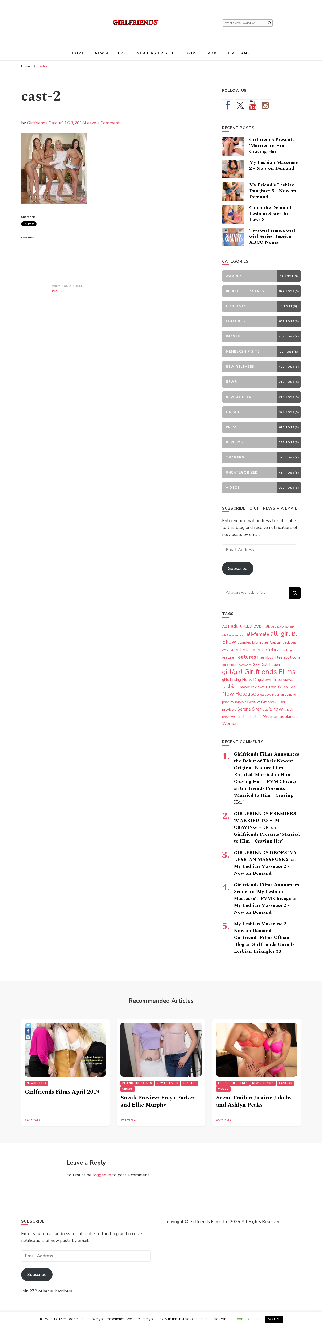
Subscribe (237, 568)
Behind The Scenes (137, 1083)
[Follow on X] (240, 105)
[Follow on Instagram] (265, 105)
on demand (288, 694)
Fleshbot (265, 657)
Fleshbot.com (287, 657)
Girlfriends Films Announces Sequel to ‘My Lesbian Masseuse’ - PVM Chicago (266, 891)
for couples (230, 664)
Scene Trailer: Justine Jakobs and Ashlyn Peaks (253, 1101)
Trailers (255, 716)
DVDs (191, 53)
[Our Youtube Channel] (252, 105)
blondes (244, 642)
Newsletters (110, 53)
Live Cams (239, 53)
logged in (102, 1175)
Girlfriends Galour (44, 123)
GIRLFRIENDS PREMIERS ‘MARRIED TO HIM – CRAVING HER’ (265, 820)
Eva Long (286, 650)
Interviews (283, 679)
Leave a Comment (102, 123)
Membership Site (155, 53)
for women (245, 665)
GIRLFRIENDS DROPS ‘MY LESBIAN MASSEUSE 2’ (265, 856)
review (253, 701)
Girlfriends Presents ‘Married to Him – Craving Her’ (271, 145)
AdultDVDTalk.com (282, 627)
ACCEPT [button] (274, 1319)
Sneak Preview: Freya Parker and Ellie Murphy (157, 1101)
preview (228, 701)
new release (280, 686)
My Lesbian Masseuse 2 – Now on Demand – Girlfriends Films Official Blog (262, 934)
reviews (269, 701)
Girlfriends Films (269, 671)
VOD (212, 53)
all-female (258, 634)
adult (236, 626)
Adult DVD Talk (256, 626)
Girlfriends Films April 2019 (62, 1092)
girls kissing (231, 679)
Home (78, 53)
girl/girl (232, 671)
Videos (127, 1089)
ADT (226, 626)
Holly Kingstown (257, 679)
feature (228, 657)
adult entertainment (233, 635)
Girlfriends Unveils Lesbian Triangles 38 (264, 948)
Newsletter (36, 1083)
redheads (240, 702)
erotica (272, 649)
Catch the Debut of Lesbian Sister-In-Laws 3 (270, 213)
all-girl (280, 633)
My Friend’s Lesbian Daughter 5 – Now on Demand (272, 191)
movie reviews (252, 687)
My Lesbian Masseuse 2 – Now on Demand (273, 165)
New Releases (240, 694)
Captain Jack (280, 642)
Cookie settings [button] (247, 1319)
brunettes (260, 642)
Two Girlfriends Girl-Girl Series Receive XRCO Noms (273, 236)
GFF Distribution (266, 664)
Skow (276, 709)
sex (265, 710)
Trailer (242, 716)
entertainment (249, 650)
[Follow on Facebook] (227, 105)
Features (245, 657)
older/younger (269, 694)
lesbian (230, 686)
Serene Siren (249, 709)
